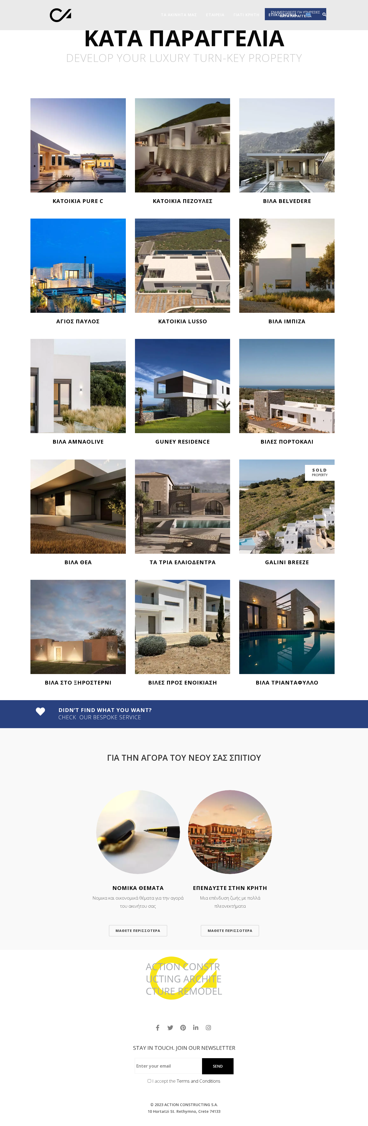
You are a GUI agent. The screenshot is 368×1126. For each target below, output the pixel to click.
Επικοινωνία (283, 14)
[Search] (322, 14)
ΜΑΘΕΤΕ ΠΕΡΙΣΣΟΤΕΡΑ (138, 930)
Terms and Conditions (198, 1081)
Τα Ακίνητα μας (179, 14)
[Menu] (329, 14)
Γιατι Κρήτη (246, 14)
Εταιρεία (215, 14)
